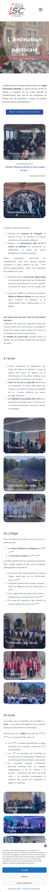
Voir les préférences (24, 883)
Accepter (24, 870)
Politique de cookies (14, 888)
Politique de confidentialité (31, 888)
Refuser (24, 877)
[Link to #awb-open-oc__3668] (40, 9)
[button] (45, 846)
